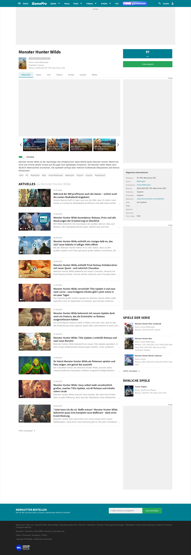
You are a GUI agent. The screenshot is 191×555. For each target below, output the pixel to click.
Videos (59, 74)
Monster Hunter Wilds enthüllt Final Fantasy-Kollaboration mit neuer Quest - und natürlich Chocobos (85, 266)
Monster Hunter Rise (143, 338)
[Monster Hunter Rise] (129, 343)
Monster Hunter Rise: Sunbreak (148, 323)
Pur (117, 3)
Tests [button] (75, 3)
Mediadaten (130, 525)
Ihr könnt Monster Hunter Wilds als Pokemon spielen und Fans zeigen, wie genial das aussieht (84, 363)
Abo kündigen (53, 525)
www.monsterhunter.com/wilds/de (150, 199)
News (67, 3)
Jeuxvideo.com (58, 531)
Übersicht (25, 74)
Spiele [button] (53, 3)
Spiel (21, 175)
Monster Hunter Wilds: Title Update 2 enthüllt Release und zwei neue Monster (85, 339)
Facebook (26, 535)
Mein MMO (39, 531)
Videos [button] (89, 3)
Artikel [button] (104, 3)
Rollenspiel (69, 175)
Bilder (94, 74)
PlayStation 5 (100, 175)
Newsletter (91, 525)
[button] (23, 3)
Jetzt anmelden (152, 510)
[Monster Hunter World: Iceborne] (129, 360)
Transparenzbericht (23, 527)
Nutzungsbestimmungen (114, 525)
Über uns (30, 525)
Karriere (82, 525)
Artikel (71, 74)
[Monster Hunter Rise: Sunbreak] (129, 328)
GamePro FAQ (40, 525)
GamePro (29, 531)
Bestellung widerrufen (68, 525)
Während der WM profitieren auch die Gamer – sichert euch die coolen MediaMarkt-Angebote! (85, 195)
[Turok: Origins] (129, 391)
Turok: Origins (141, 386)
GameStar (20, 531)
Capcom (80, 175)
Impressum (20, 525)
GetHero (48, 531)
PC (27, 175)
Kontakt (100, 525)
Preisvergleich (148, 64)
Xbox (44, 175)
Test (49, 74)
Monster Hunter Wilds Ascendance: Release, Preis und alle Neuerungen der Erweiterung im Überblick (84, 219)
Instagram (36, 535)
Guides (83, 74)
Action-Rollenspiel (56, 175)
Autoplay (30, 157)
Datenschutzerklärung (145, 525)
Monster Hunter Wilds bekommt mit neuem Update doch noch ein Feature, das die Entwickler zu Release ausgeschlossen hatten (84, 316)
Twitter (18, 535)
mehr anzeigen (130, 371)
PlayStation (35, 175)
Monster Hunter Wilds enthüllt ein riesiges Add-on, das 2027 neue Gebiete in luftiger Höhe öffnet (83, 243)
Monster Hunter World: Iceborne (148, 355)
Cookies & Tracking (163, 525)
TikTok (44, 535)
